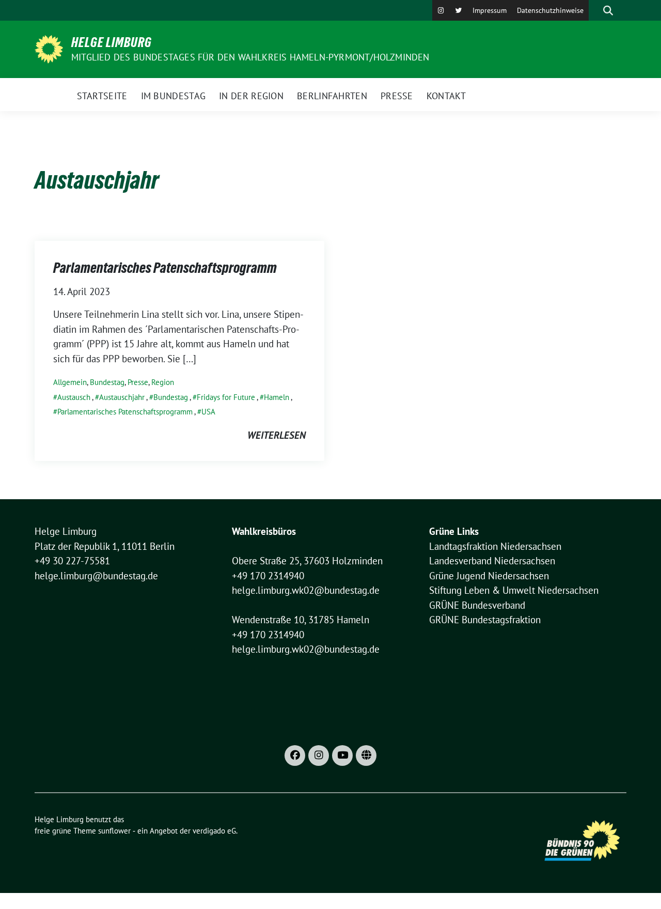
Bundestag (107, 382)
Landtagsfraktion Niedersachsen (495, 546)
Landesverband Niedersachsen (492, 560)
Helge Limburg (111, 42)
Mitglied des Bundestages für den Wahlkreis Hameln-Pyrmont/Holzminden (250, 57)
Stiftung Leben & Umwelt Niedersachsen (514, 590)
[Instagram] (441, 10)
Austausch (73, 397)
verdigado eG (214, 831)
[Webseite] (366, 755)
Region (162, 382)
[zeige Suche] (608, 10)
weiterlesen (276, 435)
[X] (458, 10)
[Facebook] (295, 755)
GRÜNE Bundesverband (477, 605)
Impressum (490, 10)
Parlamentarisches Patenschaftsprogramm (165, 267)
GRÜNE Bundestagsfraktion (485, 619)
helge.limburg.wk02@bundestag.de (306, 590)
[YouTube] (342, 755)
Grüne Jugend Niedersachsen (489, 575)
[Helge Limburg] (49, 48)
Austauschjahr (122, 397)
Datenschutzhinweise (550, 10)
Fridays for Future (226, 397)
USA (208, 412)
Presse (138, 382)
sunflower (114, 831)
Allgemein (70, 382)
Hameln (276, 397)
